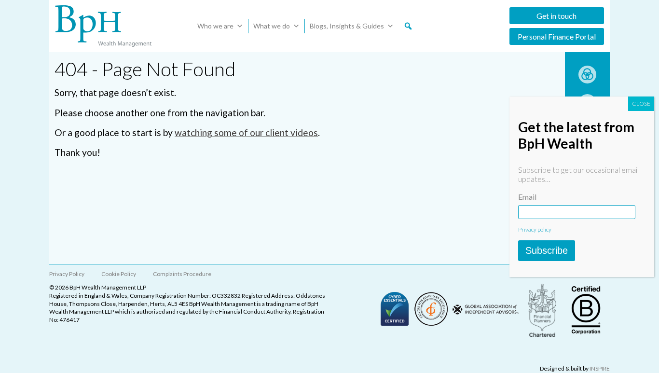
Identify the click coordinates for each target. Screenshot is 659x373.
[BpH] (103, 25)
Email (527, 196)
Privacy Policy (66, 273)
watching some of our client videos (246, 132)
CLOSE (641, 103)
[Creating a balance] (587, 80)
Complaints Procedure (182, 273)
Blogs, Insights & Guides (347, 26)
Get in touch (556, 15)
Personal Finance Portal (557, 36)
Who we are (215, 26)
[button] (408, 26)
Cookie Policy (118, 273)
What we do (271, 26)
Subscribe (546, 250)
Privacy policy (534, 229)
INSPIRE (600, 368)
